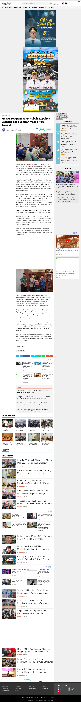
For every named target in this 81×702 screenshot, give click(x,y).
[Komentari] (49, 356)
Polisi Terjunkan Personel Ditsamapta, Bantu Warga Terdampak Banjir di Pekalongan (67, 193)
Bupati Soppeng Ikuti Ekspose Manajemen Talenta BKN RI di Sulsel (33, 481)
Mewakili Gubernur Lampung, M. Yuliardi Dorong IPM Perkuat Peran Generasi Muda (32, 672)
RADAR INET (34, 7)
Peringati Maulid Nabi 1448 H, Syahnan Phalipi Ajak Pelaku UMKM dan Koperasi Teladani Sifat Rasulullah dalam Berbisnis (34, 540)
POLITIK (44, 686)
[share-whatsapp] (43, 129)
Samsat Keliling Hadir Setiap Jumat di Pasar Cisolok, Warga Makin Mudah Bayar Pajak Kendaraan (34, 593)
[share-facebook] (37, 129)
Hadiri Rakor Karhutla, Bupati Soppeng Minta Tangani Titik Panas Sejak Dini (34, 471)
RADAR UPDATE (8, 7)
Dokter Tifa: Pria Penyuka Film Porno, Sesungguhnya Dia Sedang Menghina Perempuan (67, 199)
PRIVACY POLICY (55, 697)
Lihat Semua (27, 679)
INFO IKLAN (25, 697)
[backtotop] (40, 682)
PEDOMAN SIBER (38, 697)
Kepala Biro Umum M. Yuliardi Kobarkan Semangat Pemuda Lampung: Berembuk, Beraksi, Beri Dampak (35, 662)
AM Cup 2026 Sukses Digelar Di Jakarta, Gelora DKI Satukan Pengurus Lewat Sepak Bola (34, 559)
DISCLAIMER (47, 697)
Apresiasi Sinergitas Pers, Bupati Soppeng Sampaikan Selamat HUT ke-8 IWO (34, 504)
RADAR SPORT (52, 7)
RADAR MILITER (26, 7)
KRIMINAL (17, 686)
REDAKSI (31, 697)
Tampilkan (49, 450)
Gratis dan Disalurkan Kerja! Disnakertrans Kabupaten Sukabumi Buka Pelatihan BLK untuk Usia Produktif (33, 604)
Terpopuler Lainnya (67, 165)
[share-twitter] (40, 129)
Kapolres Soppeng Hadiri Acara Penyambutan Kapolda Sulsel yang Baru (68, 186)
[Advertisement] (8, 156)
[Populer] (66, 3)
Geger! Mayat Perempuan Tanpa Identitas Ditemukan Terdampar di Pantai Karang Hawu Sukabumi (32, 613)
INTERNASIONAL (43, 7)
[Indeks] (63, 3)
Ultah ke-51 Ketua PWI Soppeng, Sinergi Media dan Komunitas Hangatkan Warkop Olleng (34, 463)
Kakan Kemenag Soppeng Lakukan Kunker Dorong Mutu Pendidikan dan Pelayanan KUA (69, 143)
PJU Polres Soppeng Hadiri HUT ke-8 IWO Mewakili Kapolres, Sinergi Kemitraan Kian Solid (33, 493)
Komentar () (49, 129)
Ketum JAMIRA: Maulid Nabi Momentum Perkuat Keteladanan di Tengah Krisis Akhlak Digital (33, 549)
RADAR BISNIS (17, 7)
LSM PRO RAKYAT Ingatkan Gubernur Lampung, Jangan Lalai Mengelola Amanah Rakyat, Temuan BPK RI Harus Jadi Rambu (34, 653)
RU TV (16, 690)
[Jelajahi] (79, 2)
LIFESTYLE (31, 686)
